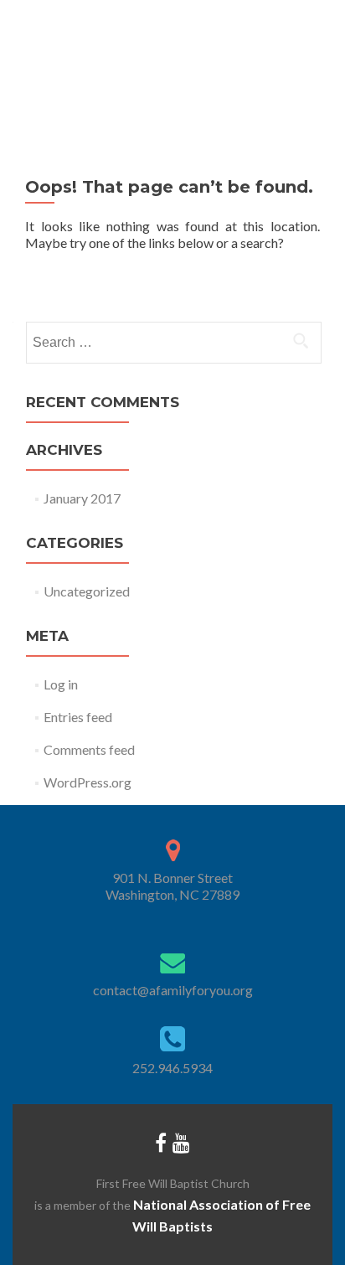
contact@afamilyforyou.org (173, 990)
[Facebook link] (161, 1142)
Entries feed (78, 717)
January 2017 (82, 498)
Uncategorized (87, 591)
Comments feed (89, 749)
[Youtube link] (181, 1142)
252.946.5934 (172, 1068)
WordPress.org (87, 782)
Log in (61, 684)
